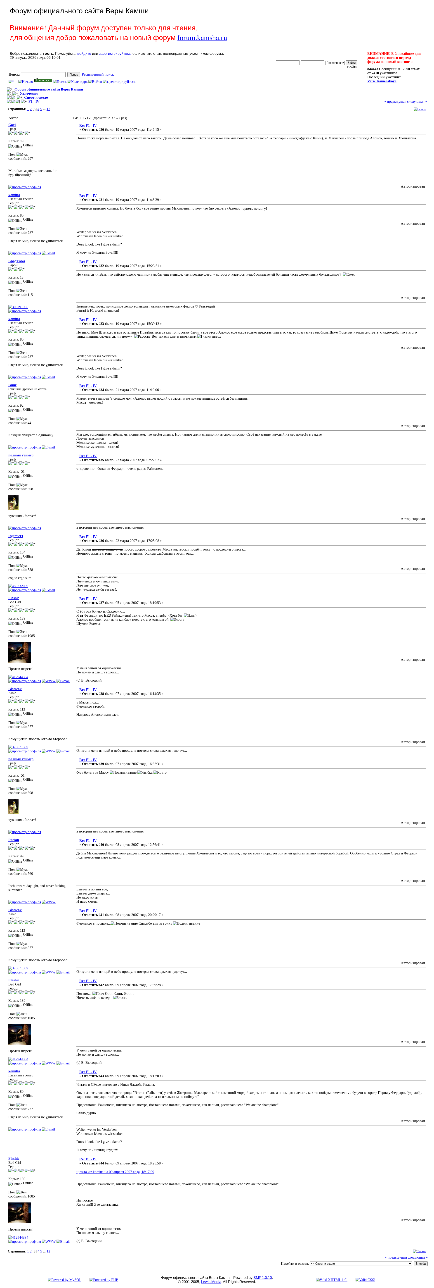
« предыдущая (395, 101)
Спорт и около (36, 97)
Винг (12, 385)
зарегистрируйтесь (115, 53)
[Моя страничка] (49, 902)
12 (48, 109)
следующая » (417, 101)
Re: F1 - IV (88, 125)
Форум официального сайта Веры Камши (48, 89)
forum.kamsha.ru (202, 37)
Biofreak (15, 689)
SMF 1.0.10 (262, 1278)
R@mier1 (15, 536)
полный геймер (20, 455)
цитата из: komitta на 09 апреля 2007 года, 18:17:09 (115, 1172)
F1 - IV (34, 101)
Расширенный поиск (98, 74)
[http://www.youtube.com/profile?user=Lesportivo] (49, 751)
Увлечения (29, 93)
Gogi (12, 125)
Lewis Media (211, 1282)
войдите (84, 53)
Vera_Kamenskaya (381, 81)
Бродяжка (16, 261)
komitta (14, 195)
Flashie (13, 598)
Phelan (13, 840)
